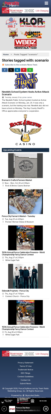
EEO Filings (25, 373)
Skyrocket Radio (32, 395)
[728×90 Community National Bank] (25, 401)
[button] (46, 3)
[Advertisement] (25, 10)
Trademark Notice (25, 369)
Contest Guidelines (25, 376)
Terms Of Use (26, 366)
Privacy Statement (25, 362)
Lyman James (27, 97)
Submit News (25, 383)
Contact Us (25, 380)
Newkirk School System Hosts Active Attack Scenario (25, 93)
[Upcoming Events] (25, 165)
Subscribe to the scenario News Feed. (21, 65)
